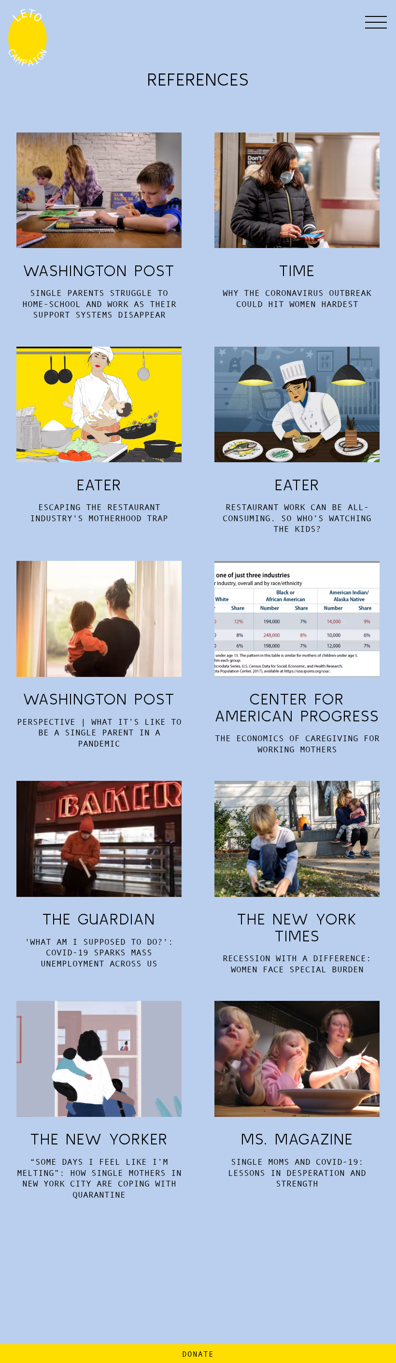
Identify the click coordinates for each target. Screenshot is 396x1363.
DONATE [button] (198, 1354)
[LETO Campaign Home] (32, 37)
